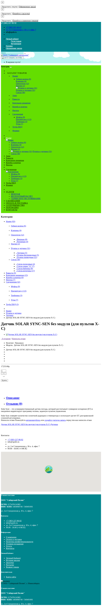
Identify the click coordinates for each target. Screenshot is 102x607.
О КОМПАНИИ (13, 201)
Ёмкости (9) (11, 273)
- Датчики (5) (21, 253)
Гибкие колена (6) (23, 79)
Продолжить (6, 14)
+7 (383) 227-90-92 (15, 440)
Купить (4, 380)
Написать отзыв (19, 339)
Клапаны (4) (21, 81)
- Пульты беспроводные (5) (27, 255)
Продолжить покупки (10, 7)
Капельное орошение (21, 103)
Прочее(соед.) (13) (23, 119)
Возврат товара (12, 567)
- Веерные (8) (21, 239)
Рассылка (10, 565)
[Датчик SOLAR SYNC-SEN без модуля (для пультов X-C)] (31, 334)
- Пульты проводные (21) (26, 257)
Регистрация (16, 41)
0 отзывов (5, 339)
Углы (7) (19, 124)
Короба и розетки (19, 107)
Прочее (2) (20, 86)
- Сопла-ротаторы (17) (25, 271)
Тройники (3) (21, 122)
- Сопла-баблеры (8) (24, 268)
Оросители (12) (22, 83)
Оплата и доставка (14, 539)
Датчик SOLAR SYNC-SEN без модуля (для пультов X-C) (25, 424)
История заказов (13, 560)
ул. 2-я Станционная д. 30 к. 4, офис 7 (21, 30)
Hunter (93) (10, 221)
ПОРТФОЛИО (12, 207)
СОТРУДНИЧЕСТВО (15, 205)
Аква (14, 95)
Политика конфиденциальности (19, 542)
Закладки (10, 563)
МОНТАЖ (15, 194)
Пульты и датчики (13, 313)
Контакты (10, 548)
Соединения (17, 114)
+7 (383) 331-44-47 (13, 27)
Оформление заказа (27, 7)
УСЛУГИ (10, 192)
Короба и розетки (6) (15, 277)
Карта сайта (11, 577)
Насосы (15, 110)
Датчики (9, 315)
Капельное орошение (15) (17, 275)
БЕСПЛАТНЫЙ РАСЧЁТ (22, 196)
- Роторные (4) (22, 242)
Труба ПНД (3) (12, 304)
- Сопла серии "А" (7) (25, 266)
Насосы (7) (10, 280)
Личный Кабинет (13, 558)
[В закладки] (4, 376)
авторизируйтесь (33, 420)
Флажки (15, 131)
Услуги (9, 546)
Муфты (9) (20, 117)
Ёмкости (16, 99)
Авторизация (16, 43)
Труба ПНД (17, 127)
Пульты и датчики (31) (25, 90)
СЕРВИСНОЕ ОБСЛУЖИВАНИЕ (26, 198)
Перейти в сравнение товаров (25, 21)
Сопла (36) (20, 92)
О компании (11, 537)
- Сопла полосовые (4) (25, 264)
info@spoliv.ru (11, 32)
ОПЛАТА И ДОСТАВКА (17, 203)
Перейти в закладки (21, 14)
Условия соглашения (14, 544)
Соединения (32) (13, 282)
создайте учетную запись (55, 420)
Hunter (15, 76)
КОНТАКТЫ (11, 210)
